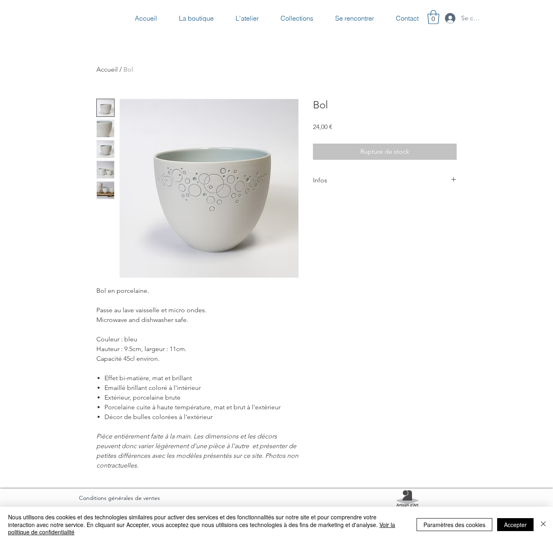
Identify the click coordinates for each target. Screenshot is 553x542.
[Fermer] (543, 524)
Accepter (515, 525)
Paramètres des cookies (454, 525)
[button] (433, 17)
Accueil (107, 69)
